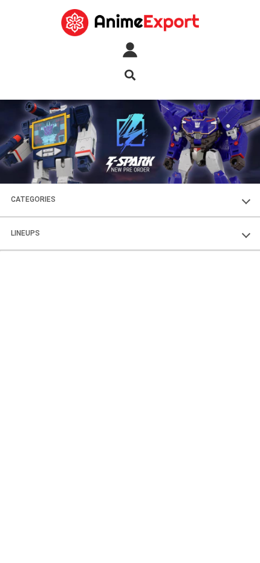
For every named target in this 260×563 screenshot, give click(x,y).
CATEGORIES (33, 199)
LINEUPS (25, 233)
